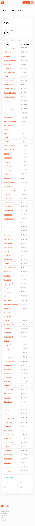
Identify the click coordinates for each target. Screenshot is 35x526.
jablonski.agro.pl (8, 454)
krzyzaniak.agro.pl (9, 324)
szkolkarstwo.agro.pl (10, 267)
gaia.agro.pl (7, 345)
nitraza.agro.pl (8, 365)
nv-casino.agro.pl (9, 68)
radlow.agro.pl (8, 178)
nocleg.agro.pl (8, 312)
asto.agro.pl (7, 271)
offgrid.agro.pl (8, 450)
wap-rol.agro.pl (8, 284)
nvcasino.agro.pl (8, 80)
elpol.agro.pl (7, 174)
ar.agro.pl (6, 153)
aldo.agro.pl (7, 279)
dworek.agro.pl (8, 336)
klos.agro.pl (7, 275)
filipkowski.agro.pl (9, 259)
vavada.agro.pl (8, 117)
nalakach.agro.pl (8, 202)
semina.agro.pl (8, 214)
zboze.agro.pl (8, 430)
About (3, 510)
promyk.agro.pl (8, 198)
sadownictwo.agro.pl (10, 300)
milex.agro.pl (7, 308)
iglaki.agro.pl (7, 129)
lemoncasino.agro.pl (10, 72)
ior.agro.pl (7, 141)
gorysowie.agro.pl (9, 434)
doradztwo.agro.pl (9, 422)
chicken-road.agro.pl (10, 60)
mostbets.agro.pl (8, 109)
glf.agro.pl (7, 410)
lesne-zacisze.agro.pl (10, 121)
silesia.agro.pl (8, 247)
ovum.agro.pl (7, 349)
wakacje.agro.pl (8, 52)
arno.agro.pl (7, 223)
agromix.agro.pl (8, 227)
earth (5, 482)
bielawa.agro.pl (8, 442)
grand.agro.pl (8, 239)
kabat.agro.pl (7, 438)
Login (17, 3)
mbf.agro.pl (7, 56)
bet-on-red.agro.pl (9, 88)
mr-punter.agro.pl (9, 218)
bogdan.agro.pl (8, 255)
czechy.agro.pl (8, 243)
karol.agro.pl (7, 426)
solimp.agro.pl (8, 414)
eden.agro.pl (7, 251)
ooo (21, 487)
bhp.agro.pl (7, 194)
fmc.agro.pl (7, 137)
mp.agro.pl (7, 296)
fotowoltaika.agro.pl (9, 145)
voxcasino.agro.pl (9, 84)
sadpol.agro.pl (8, 373)
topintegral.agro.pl (9, 418)
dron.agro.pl (7, 462)
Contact (3, 515)
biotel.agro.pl (7, 332)
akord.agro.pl (8, 401)
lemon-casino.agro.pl (10, 105)
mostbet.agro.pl (8, 101)
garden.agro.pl (8, 357)
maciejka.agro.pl (8, 166)
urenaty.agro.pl (8, 458)
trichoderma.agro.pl (9, 206)
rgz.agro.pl (7, 446)
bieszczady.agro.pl (9, 406)
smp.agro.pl (7, 162)
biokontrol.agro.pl (9, 361)
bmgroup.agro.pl (8, 389)
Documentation (5, 511)
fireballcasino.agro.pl (10, 92)
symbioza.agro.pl (9, 231)
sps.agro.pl (7, 133)
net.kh (5, 487)
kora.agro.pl (7, 397)
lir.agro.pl (6, 263)
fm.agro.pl (7, 340)
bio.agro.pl (7, 467)
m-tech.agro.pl (8, 381)
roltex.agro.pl (7, 377)
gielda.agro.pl (8, 320)
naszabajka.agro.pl (9, 369)
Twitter (3, 520)
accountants (7, 492)
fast (21, 482)
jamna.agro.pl (7, 471)
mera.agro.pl (7, 385)
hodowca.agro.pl (9, 149)
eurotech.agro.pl (8, 210)
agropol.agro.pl (8, 186)
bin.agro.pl (7, 113)
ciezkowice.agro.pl (9, 235)
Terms (3, 517)
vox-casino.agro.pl (9, 97)
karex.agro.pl (7, 316)
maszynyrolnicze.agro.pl (11, 304)
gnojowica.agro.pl (9, 328)
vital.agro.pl (7, 292)
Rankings (4, 513)
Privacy (3, 519)
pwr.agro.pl (7, 76)
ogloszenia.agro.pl (9, 190)
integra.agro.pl (8, 157)
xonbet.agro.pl (8, 64)
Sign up (26, 3)
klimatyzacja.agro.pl (9, 182)
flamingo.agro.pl (8, 288)
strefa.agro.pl (7, 170)
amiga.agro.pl (8, 393)
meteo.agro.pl (8, 353)
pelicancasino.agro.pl (10, 48)
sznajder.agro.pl (8, 125)
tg (20, 492)
